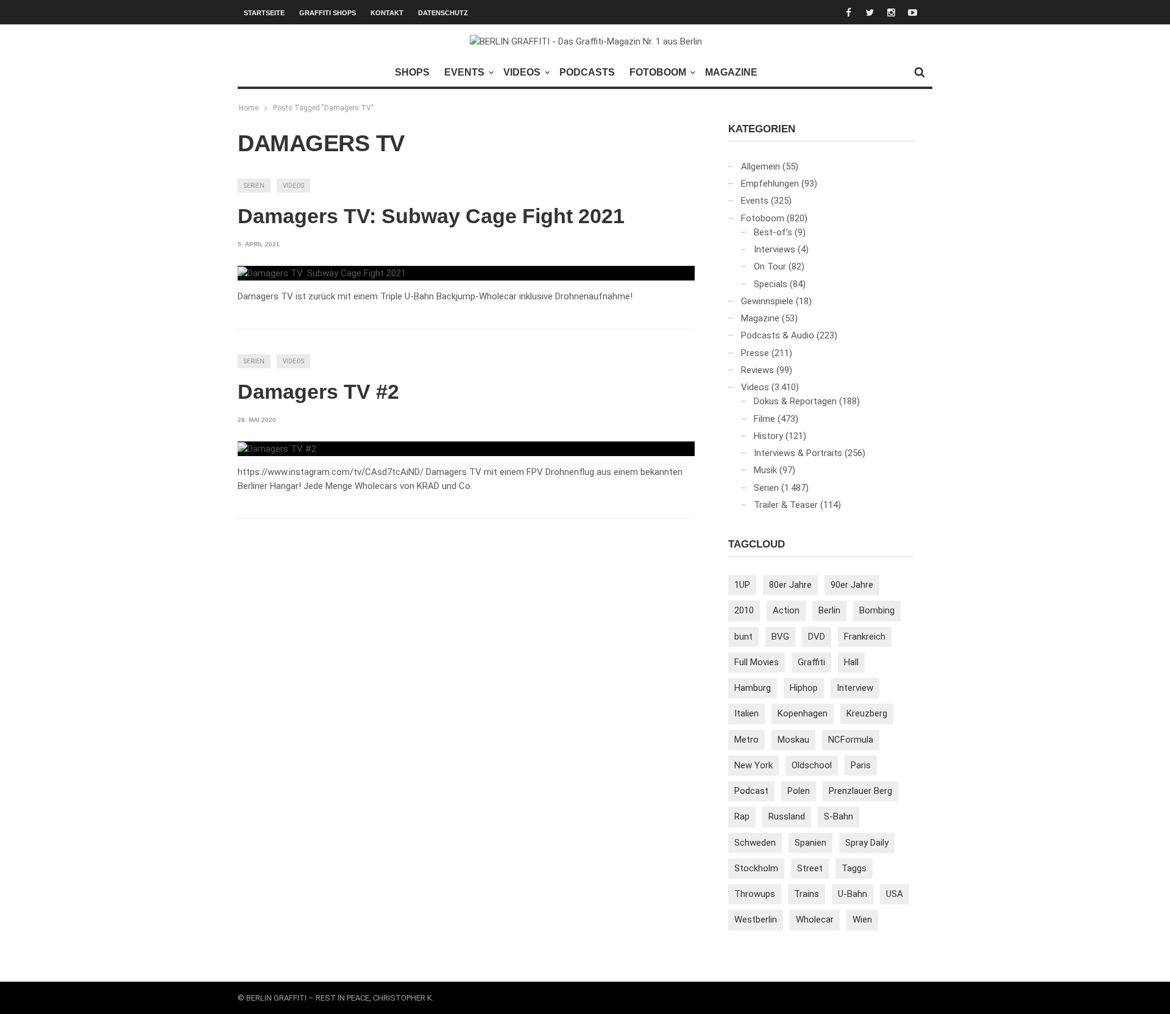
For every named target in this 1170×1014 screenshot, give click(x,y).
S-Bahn (838, 816)
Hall (851, 662)
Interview (855, 687)
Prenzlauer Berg (860, 790)
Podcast (751, 790)
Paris (861, 765)
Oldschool (812, 765)
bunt (743, 636)
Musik (765, 470)
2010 (744, 610)
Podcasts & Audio (777, 335)
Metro (746, 739)
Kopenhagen (803, 713)
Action (786, 610)
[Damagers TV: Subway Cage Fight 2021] (322, 273)
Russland (786, 816)
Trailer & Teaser (786, 504)
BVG (780, 636)
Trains (806, 893)
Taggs (854, 868)
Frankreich (864, 636)
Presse (755, 353)
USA (894, 893)
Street (810, 868)
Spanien (810, 842)
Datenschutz (443, 12)
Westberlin (755, 919)
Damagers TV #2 (318, 391)
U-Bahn (852, 893)
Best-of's (773, 232)
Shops (412, 72)
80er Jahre (790, 584)
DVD (816, 636)
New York (753, 765)
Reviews (757, 370)
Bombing (877, 610)
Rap (742, 816)
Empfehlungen (770, 183)
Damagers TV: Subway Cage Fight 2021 (431, 215)
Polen (798, 790)
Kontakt (386, 12)
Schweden (755, 842)
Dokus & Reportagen (795, 401)
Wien (862, 919)
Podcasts (587, 72)
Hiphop (804, 687)
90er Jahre (852, 584)
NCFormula (850, 739)
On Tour (770, 266)
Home (248, 108)
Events (464, 72)
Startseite (264, 12)
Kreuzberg (866, 713)
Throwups (754, 893)
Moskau (793, 739)
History (768, 435)
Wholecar (815, 919)
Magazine (731, 72)
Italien (746, 713)
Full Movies (756, 662)
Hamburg (752, 687)
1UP (742, 584)
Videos (522, 72)
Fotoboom (657, 72)
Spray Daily (866, 842)
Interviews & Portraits (798, 453)
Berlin (829, 610)
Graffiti (811, 662)
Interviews (774, 249)
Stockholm (756, 868)
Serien (254, 185)
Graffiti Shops (327, 12)
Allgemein (760, 166)
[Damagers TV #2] (277, 448)
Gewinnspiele (767, 301)
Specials (770, 284)
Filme (764, 418)
